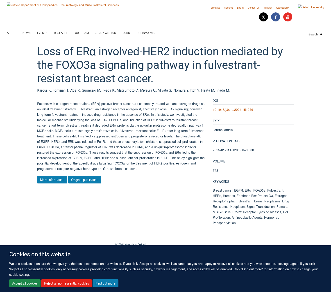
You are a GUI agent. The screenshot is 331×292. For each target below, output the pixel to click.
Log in (240, 7)
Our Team (82, 33)
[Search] (321, 33)
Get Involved (145, 33)
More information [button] (52, 179)
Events (42, 33)
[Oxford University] (307, 7)
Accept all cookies (25, 283)
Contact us (254, 7)
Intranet (268, 7)
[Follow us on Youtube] (287, 17)
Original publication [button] (84, 179)
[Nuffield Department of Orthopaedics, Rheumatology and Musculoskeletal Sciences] (63, 3)
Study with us (105, 33)
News (27, 33)
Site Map (215, 7)
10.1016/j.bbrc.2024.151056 (233, 109)
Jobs (126, 33)
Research (61, 33)
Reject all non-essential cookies (66, 283)
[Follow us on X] (264, 17)
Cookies (228, 7)
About (11, 33)
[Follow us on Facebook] (276, 17)
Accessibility (283, 7)
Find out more (105, 283)
